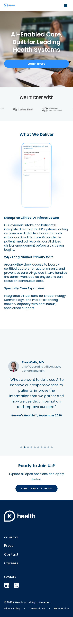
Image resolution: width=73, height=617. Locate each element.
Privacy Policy (12, 608)
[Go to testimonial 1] (21, 447)
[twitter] (16, 585)
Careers (11, 563)
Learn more (36, 63)
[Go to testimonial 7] (41, 447)
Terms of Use (37, 608)
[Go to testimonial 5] (35, 447)
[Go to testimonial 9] (48, 447)
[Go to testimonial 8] (45, 447)
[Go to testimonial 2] (24, 447)
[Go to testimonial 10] (52, 447)
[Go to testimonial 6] (38, 447)
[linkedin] (7, 585)
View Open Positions (36, 488)
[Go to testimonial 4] (31, 447)
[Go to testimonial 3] (28, 447)
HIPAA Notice (61, 608)
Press (8, 545)
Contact (11, 554)
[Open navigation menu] (65, 5)
